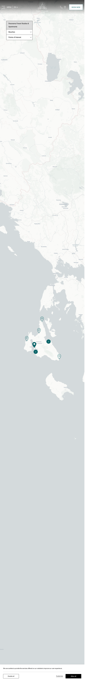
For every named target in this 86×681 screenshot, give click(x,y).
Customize (59, 676)
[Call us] (61, 7)
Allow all (73, 676)
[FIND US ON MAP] (65, 7)
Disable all (11, 676)
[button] (34, 345)
